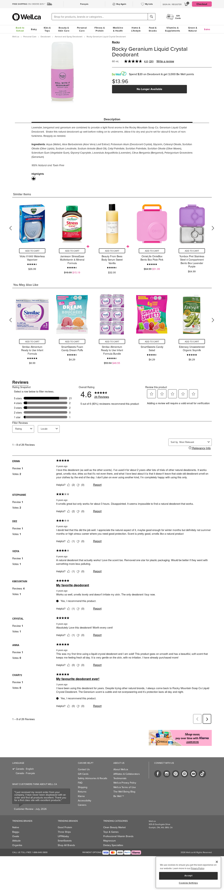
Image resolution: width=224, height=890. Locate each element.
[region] (188, 872)
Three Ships (64, 832)
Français (84, 3)
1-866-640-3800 (39, 852)
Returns (82, 791)
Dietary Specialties (113, 845)
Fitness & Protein (99, 29)
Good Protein (65, 827)
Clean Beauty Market (114, 827)
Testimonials (120, 778)
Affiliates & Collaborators (126, 774)
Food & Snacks (153, 29)
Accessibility (84, 800)
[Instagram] (166, 773)
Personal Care (82, 29)
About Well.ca (120, 769)
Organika (17, 845)
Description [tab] (112, 119)
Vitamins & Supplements (172, 29)
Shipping (82, 787)
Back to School (20, 29)
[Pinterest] (175, 773)
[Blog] (184, 773)
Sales (207, 29)
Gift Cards (83, 774)
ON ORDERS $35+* (28, 3)
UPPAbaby (63, 836)
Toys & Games (111, 832)
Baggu (15, 832)
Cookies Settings (188, 883)
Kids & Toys (47, 29)
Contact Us (84, 769)
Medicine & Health (118, 29)
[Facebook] (157, 773)
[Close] (217, 862)
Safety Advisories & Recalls (92, 778)
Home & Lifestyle (136, 29)
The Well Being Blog (124, 791)
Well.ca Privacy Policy (124, 782)
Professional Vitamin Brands (118, 836)
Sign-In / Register (172, 4)
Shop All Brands (66, 845)
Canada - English (25, 769)
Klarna (81, 796)
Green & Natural (192, 29)
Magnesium (109, 840)
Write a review (165, 61)
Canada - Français (25, 773)
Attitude (16, 840)
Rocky (116, 42)
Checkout (202, 4)
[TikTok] (202, 773)
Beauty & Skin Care (63, 29)
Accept (188, 875)
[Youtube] (193, 773)
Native (15, 827)
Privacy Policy (197, 868)
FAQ (80, 782)
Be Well (118, 796)
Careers (82, 805)
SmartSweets (65, 840)
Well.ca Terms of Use (124, 787)
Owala (15, 836)
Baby (34, 29)
